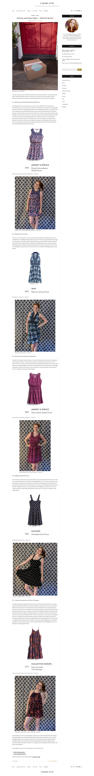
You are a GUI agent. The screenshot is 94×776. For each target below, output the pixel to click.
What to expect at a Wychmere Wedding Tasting (72, 63)
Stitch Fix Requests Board (20, 753)
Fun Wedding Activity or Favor (68, 54)
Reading (63, 93)
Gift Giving (64, 88)
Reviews (29, 10)
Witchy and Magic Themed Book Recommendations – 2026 (68, 51)
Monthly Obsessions (66, 90)
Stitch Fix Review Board (19, 752)
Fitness (63, 82)
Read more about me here (75, 38)
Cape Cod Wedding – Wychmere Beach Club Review (71, 60)
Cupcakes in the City (20, 10)
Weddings (46, 10)
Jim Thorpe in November (67, 56)
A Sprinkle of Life (47, 3)
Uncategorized (65, 104)
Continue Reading (53, 761)
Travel (40, 10)
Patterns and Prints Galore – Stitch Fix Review (35, 18)
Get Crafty (35, 10)
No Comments (39, 20)
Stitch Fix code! (36, 756)
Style (13, 10)
